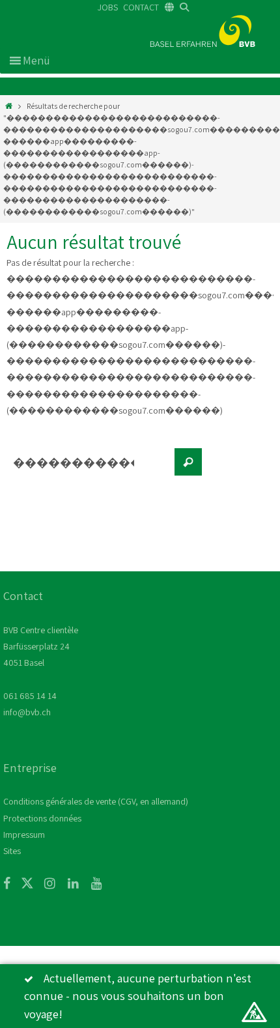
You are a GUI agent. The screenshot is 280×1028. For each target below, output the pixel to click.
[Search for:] (88, 468)
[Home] (8, 106)
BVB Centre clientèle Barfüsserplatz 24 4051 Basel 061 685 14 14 (40, 663)
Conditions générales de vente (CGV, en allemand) (95, 801)
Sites (12, 851)
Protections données (42, 818)
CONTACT (141, 7)
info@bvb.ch (27, 712)
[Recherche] (188, 462)
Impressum (24, 834)
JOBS (108, 7)
